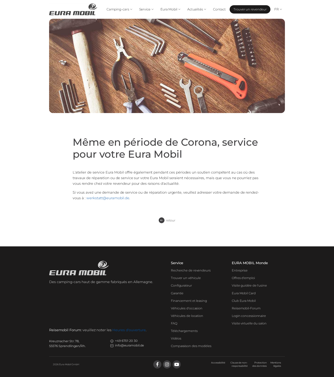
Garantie (177, 293)
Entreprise (240, 270)
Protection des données (259, 364)
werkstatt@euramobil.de (107, 198)
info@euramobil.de (129, 345)
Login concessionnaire (249, 316)
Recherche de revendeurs (191, 270)
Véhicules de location (187, 316)
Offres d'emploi (243, 278)
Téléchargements (184, 331)
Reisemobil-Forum (246, 308)
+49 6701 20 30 (126, 341)
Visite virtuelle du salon (249, 323)
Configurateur (181, 285)
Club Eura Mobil (244, 301)
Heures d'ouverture (129, 330)
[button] (119, 9)
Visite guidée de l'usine (249, 285)
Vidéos (176, 338)
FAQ (174, 323)
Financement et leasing (189, 301)
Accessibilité (218, 362)
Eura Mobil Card (244, 293)
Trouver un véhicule (186, 278)
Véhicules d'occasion (186, 308)
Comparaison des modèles (191, 346)
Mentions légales (275, 364)
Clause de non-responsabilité (239, 364)
